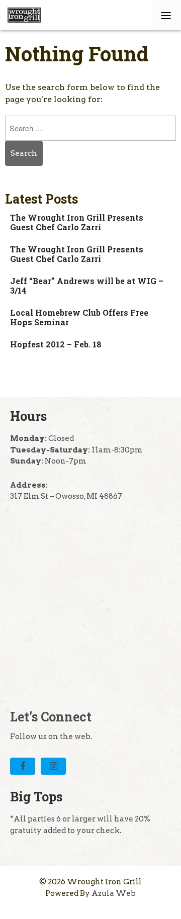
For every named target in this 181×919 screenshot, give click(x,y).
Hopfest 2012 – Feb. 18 (56, 344)
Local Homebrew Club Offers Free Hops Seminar (79, 317)
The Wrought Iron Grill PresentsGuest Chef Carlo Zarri (76, 222)
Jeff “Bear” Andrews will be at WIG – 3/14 (86, 285)
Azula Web (114, 893)
